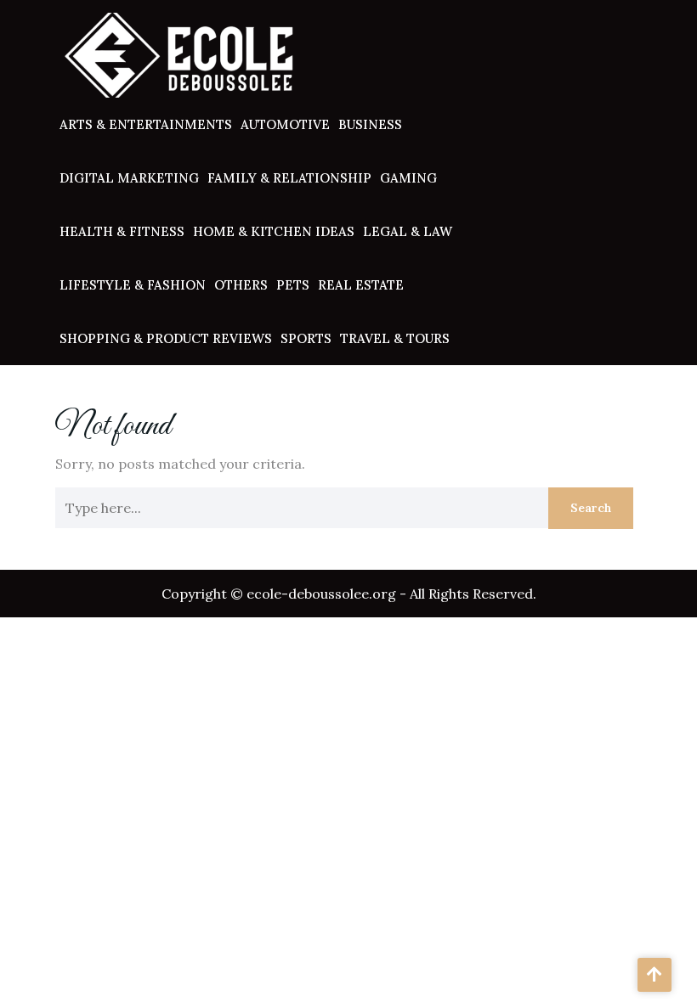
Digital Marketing (129, 178)
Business (370, 124)
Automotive (285, 124)
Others (241, 285)
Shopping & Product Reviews (166, 338)
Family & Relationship (289, 178)
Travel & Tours (395, 338)
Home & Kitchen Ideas (273, 231)
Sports (306, 338)
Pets (292, 285)
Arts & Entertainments (146, 124)
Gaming (408, 178)
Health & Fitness (122, 231)
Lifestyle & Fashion (133, 285)
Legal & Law (407, 231)
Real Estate (361, 285)
